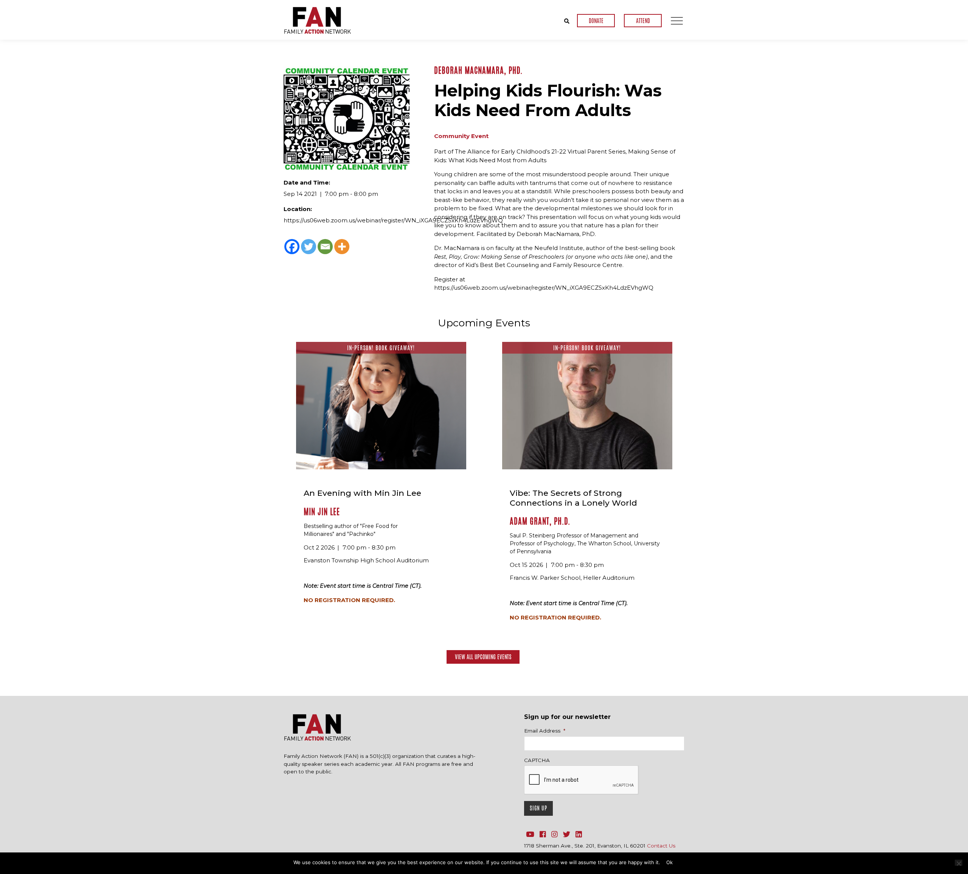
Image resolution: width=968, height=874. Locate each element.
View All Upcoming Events (483, 657)
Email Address (544, 731)
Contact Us (661, 846)
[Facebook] (291, 246)
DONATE (596, 21)
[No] (958, 863)
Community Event (461, 136)
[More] (341, 246)
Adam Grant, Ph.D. (540, 521)
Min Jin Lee (322, 511)
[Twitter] (308, 246)
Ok (669, 862)
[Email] (325, 246)
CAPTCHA (537, 760)
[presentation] (581, 780)
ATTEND (643, 21)
